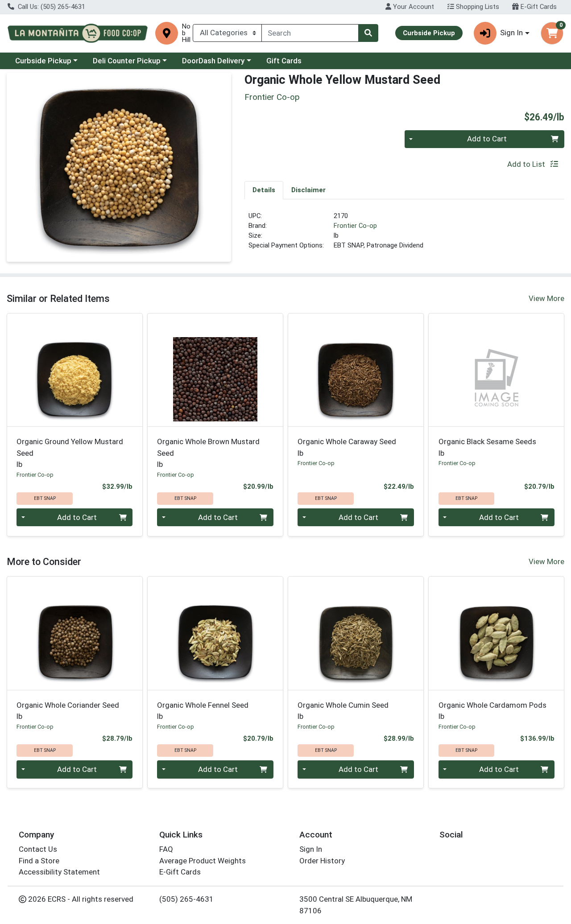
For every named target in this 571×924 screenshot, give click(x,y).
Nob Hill (186, 33)
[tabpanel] (404, 234)
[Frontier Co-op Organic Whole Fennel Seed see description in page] (215, 633)
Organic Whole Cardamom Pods (492, 711)
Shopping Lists (476, 7)
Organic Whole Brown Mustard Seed (208, 453)
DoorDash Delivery (213, 60)
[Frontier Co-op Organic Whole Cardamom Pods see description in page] (496, 633)
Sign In (310, 849)
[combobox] (310, 33)
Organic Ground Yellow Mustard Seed (70, 453)
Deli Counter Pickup (127, 60)
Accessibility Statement (59, 871)
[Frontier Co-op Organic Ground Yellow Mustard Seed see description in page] (74, 369)
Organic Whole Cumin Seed (343, 711)
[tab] (263, 190)
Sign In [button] (511, 32)
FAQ (166, 849)
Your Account (412, 7)
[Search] (368, 33)
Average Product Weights (202, 860)
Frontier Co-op (355, 226)
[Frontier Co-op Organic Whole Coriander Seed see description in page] (74, 633)
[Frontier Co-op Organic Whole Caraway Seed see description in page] (355, 369)
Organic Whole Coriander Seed (68, 711)
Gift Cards (284, 60)
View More (546, 298)
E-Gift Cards (538, 7)
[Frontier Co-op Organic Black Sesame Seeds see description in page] (496, 369)
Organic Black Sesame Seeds (487, 447)
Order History (322, 860)
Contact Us (38, 849)
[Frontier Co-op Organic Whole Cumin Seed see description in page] (355, 633)
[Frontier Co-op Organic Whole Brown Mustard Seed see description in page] (215, 369)
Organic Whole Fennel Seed (202, 711)
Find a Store (39, 860)
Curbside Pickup (43, 60)
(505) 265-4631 (186, 899)
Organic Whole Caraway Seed (347, 447)
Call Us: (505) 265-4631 (50, 7)
